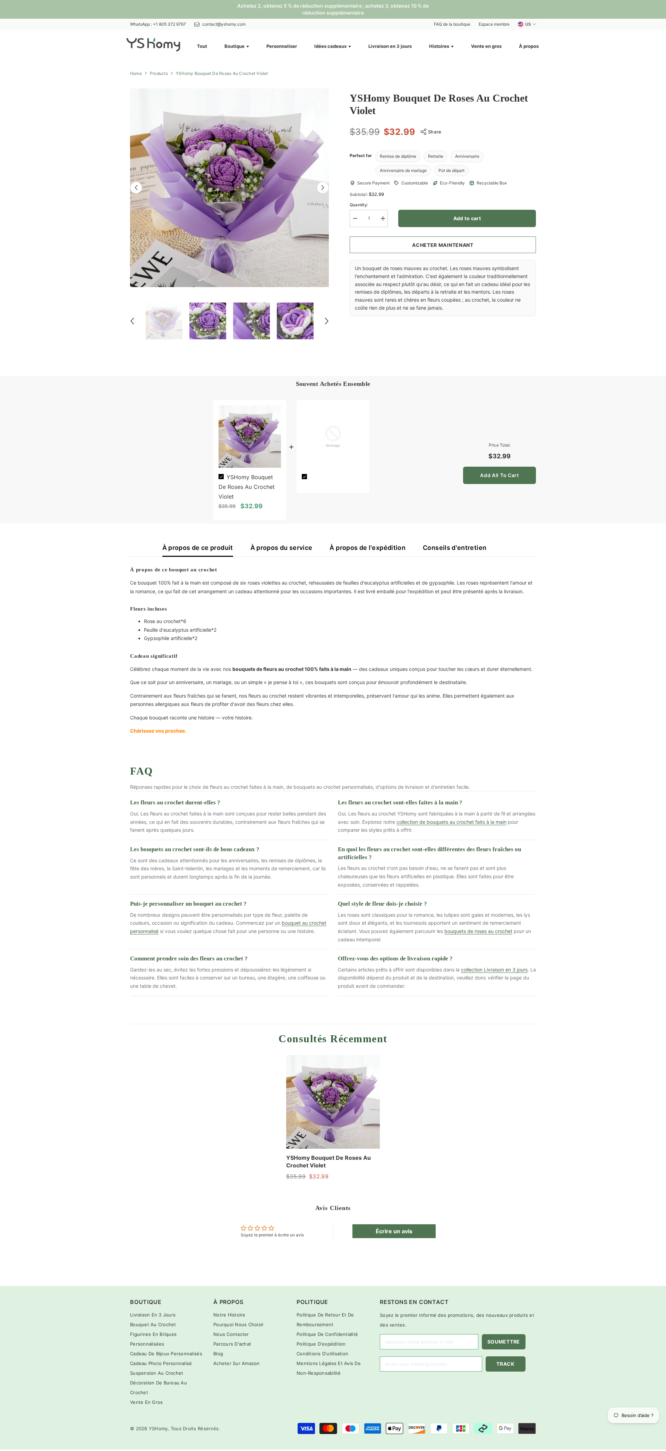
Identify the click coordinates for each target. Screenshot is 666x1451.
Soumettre (503, 1342)
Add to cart (467, 218)
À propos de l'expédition (367, 547)
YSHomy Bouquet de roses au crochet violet (247, 487)
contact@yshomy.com (224, 24)
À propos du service (281, 547)
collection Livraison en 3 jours (494, 970)
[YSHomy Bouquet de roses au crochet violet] (333, 1102)
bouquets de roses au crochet (478, 931)
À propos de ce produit (197, 547)
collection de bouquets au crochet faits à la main (451, 822)
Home (136, 73)
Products (159, 73)
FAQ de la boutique (452, 24)
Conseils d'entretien (454, 547)
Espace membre (494, 24)
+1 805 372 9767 (169, 24)
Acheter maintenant (442, 245)
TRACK (505, 1364)
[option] (229, 187)
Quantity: (359, 204)
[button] (136, 188)
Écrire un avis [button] (394, 1231)
